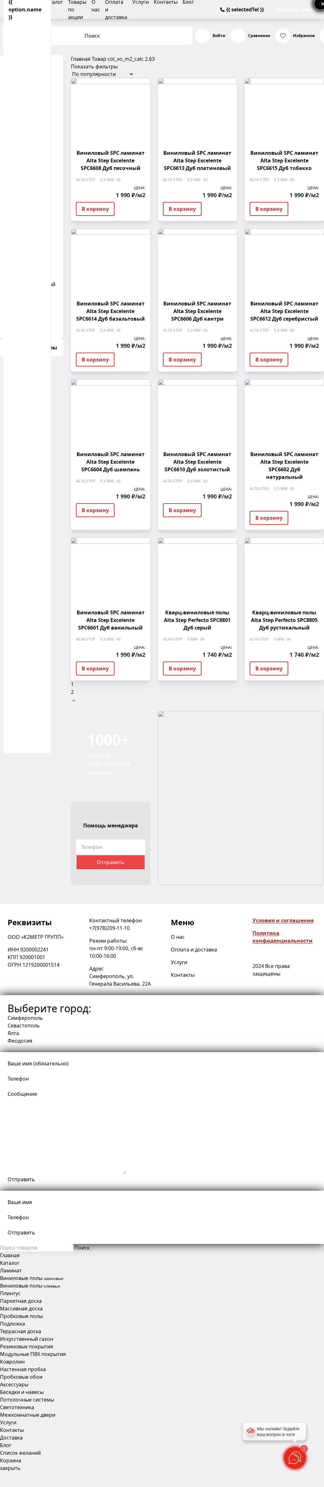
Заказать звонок (296, 9)
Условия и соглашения (283, 920)
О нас (178, 936)
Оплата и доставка (194, 949)
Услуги (179, 962)
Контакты (183, 974)
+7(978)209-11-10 (109, 928)
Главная (80, 58)
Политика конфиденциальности (282, 937)
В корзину (95, 208)
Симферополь (25, 1017)
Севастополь (24, 1025)
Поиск (92, 35)
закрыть (10, 1468)
